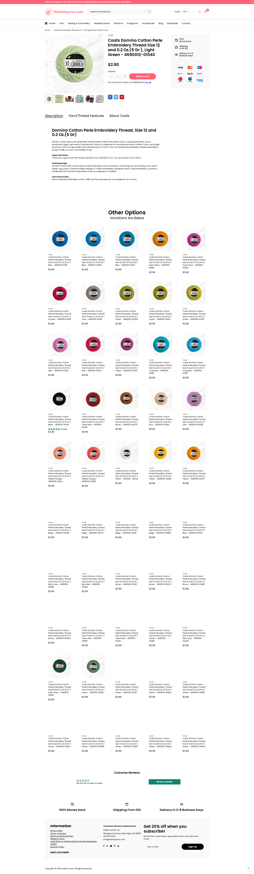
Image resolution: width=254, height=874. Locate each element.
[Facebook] (110, 97)
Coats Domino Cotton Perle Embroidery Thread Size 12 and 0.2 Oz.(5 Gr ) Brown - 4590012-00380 (194, 580)
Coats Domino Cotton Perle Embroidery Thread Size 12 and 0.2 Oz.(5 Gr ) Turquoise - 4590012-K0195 (160, 368)
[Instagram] (107, 846)
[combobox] (116, 12)
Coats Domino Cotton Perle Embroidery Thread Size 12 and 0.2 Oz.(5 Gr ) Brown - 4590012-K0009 (59, 634)
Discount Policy (57, 847)
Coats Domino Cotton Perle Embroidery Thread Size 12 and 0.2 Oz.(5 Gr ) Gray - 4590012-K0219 (93, 315)
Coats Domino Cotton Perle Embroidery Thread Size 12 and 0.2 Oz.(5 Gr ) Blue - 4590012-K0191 (59, 261)
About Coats (119, 116)
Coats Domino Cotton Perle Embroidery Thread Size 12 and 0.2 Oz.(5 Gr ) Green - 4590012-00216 (93, 688)
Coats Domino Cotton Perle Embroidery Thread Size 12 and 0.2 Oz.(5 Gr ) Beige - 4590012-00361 (59, 529)
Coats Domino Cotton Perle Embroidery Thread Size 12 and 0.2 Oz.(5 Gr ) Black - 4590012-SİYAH (59, 420)
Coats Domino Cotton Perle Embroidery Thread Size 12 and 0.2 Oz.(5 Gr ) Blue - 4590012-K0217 (126, 261)
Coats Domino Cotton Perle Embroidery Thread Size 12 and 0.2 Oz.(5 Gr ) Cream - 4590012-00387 (160, 635)
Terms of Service (58, 833)
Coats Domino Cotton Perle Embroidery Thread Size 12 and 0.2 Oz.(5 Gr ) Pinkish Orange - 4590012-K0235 (93, 476)
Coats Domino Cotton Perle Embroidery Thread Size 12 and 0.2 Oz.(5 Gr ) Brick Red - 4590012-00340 (93, 581)
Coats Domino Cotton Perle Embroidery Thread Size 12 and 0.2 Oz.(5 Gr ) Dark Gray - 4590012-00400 (194, 635)
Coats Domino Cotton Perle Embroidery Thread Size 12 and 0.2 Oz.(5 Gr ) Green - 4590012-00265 (194, 688)
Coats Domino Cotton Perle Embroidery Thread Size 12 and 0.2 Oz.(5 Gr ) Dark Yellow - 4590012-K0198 (160, 262)
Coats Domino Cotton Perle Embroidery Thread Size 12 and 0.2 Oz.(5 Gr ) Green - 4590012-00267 (59, 742)
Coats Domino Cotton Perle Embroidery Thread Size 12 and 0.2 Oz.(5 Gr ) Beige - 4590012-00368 (160, 529)
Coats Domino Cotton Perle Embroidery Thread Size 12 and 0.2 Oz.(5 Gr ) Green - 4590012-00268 (93, 742)
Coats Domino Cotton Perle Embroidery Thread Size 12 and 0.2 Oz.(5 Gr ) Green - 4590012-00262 (160, 688)
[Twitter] (116, 97)
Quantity (111, 71)
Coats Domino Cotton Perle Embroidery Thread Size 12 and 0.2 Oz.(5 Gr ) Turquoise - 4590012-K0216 (194, 368)
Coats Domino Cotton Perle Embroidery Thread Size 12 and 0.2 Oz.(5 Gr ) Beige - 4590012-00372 (93, 529)
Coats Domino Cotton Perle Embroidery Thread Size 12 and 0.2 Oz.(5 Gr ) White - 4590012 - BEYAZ (126, 475)
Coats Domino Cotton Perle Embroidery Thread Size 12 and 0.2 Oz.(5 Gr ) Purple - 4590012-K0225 (126, 366)
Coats (110, 35)
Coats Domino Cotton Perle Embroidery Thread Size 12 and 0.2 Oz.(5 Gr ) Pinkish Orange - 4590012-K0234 (59, 476)
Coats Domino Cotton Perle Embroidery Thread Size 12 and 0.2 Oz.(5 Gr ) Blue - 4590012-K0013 (194, 529)
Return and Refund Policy (61, 836)
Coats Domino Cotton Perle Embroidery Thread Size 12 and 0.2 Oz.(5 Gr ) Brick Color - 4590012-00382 (59, 581)
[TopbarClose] (252, 2)
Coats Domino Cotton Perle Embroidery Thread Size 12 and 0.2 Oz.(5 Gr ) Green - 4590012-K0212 (160, 315)
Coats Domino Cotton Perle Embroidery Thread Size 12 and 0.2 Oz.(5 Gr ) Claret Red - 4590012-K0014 (126, 635)
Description (54, 116)
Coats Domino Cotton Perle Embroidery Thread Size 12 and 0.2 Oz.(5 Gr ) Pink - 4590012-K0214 (93, 366)
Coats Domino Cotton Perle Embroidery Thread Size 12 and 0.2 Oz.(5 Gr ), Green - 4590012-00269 (126, 742)
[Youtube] (118, 846)
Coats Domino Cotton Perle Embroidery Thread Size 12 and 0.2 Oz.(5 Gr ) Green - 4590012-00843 (194, 742)
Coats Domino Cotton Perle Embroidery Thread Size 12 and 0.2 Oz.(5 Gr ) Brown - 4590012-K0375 (126, 420)
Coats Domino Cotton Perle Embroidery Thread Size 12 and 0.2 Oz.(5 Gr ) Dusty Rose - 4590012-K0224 (194, 262)
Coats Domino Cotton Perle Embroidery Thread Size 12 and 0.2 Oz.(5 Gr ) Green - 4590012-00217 (126, 688)
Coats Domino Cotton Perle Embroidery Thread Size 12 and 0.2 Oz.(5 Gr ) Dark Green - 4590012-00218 (59, 689)
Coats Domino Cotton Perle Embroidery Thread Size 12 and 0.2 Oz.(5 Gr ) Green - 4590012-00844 (160, 742)
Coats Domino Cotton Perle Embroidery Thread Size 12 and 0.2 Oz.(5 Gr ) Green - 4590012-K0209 (126, 315)
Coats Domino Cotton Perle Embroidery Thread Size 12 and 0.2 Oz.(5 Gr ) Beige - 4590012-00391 (126, 529)
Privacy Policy (56, 830)
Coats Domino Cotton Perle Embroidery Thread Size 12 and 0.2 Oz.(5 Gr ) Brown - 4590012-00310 (126, 580)
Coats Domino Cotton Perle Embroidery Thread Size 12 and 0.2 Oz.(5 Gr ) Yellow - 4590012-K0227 (194, 475)
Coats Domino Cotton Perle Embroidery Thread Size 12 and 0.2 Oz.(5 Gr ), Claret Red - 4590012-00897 (93, 635)
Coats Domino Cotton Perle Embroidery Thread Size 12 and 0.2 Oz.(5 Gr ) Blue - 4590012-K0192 (93, 261)
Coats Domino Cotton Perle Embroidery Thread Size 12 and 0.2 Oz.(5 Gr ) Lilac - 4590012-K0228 (194, 420)
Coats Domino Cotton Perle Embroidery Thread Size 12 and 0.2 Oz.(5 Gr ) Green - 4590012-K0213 (194, 315)
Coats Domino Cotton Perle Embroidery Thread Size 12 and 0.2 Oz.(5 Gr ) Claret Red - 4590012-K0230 (93, 422)
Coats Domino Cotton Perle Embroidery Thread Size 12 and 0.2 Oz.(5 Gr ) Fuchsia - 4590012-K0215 (59, 315)
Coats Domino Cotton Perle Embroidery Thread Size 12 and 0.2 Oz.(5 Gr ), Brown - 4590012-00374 (160, 580)
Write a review (165, 781)
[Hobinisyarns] (64, 11)
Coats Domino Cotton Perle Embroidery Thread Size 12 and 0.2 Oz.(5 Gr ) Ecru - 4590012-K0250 (160, 420)
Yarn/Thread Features (86, 116)
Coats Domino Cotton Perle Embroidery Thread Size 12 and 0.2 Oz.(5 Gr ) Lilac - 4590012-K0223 (59, 366)
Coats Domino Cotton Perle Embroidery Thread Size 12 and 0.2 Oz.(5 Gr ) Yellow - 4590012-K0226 (160, 475)
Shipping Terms (57, 838)
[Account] (199, 11)
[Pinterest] (122, 97)
